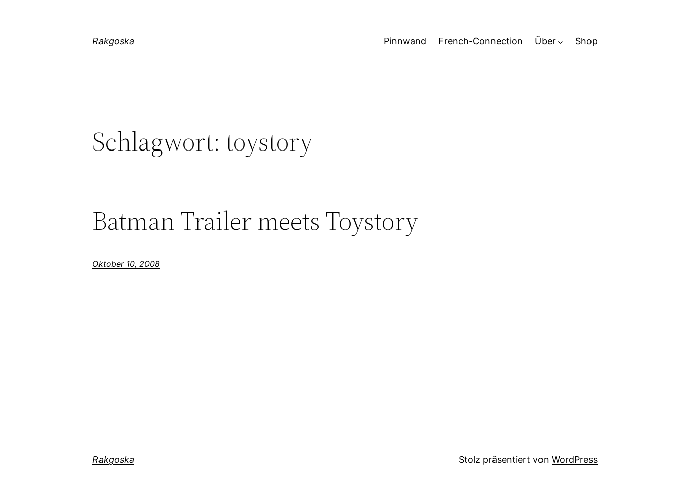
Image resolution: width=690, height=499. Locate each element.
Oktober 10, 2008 (126, 264)
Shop (586, 41)
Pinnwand (405, 41)
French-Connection (480, 41)
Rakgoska (113, 41)
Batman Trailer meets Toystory (255, 221)
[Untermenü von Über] (560, 41)
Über (545, 41)
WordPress (575, 459)
